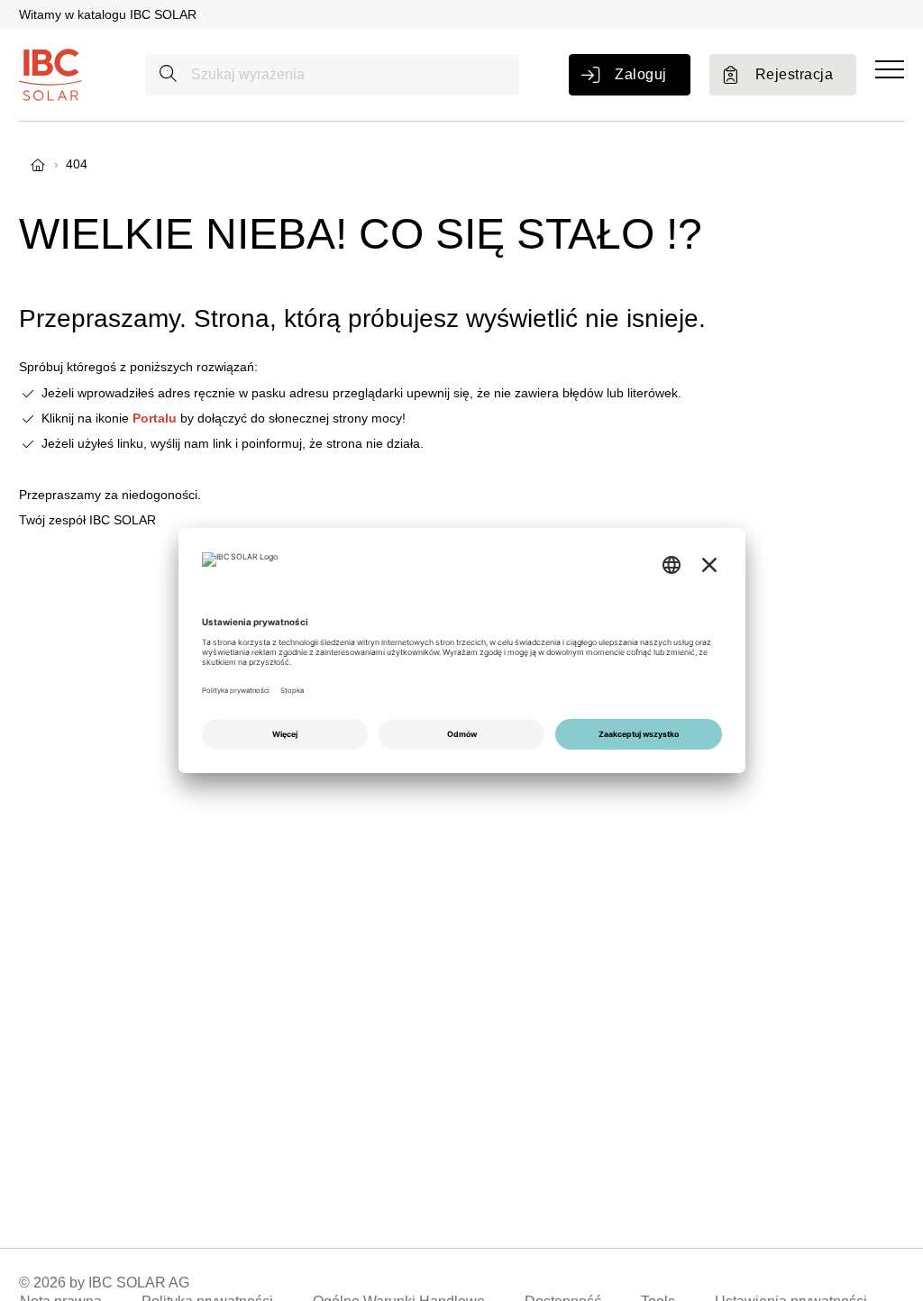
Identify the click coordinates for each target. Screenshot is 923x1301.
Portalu (155, 418)
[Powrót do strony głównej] (50, 74)
